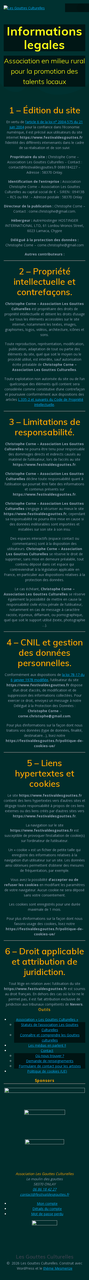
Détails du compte (47, 1208)
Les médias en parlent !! (47, 1045)
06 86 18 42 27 (44, 1189)
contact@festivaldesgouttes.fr (44, 1194)
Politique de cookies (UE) (47, 1071)
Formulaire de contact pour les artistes (50, 1066)
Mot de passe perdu (47, 1214)
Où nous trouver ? (49, 1055)
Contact (47, 1050)
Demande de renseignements (49, 1061)
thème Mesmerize (57, 1268)
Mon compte (47, 1203)
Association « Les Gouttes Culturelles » (47, 1019)
